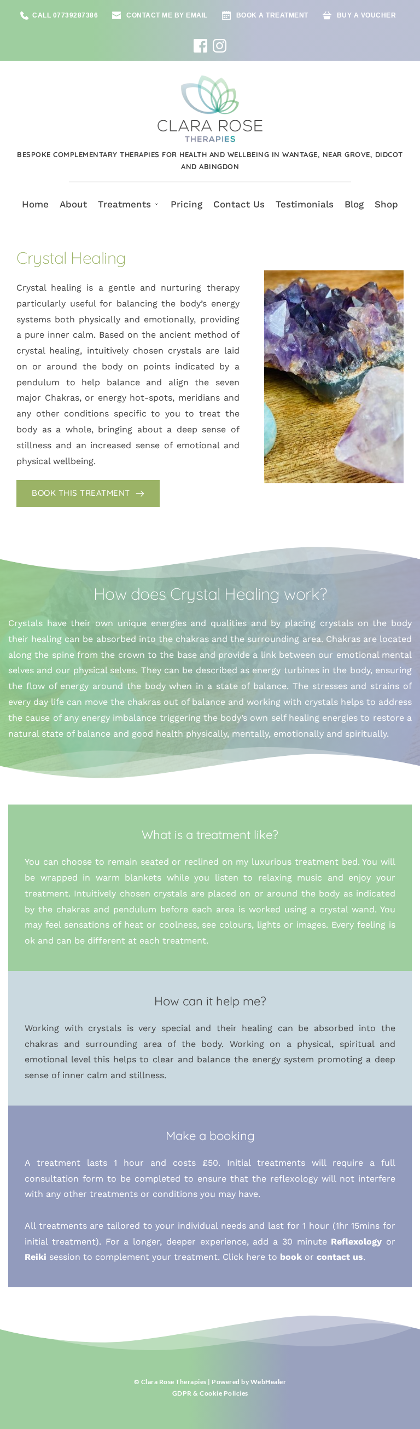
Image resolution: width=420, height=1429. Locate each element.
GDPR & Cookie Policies (210, 1393)
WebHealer (268, 1382)
